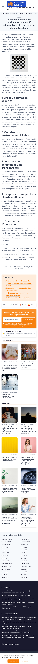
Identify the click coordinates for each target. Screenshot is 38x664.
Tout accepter (13, 661)
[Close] (33, 324)
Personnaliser (26, 661)
